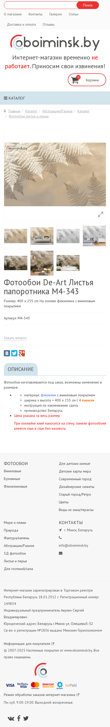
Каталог (16, 98)
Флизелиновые (15, 486)
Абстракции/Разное (57, 111)
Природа (11, 530)
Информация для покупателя (27, 643)
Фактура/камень (16, 538)
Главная (14, 111)
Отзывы (48, 24)
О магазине (13, 14)
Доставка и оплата (21, 24)
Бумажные (12, 478)
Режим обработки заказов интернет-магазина (39, 694)
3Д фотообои (15, 553)
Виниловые (12, 471)
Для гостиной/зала (18, 568)
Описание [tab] (21, 369)
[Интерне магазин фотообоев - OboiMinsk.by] (55, 43)
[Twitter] (14, 353)
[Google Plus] (22, 353)
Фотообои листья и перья (29, 116)
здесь (73, 405)
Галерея (55, 14)
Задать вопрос (15, 338)
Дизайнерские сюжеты (76, 486)
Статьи (73, 14)
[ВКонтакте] (7, 353)
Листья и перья (15, 561)
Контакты (35, 14)
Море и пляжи (15, 522)
